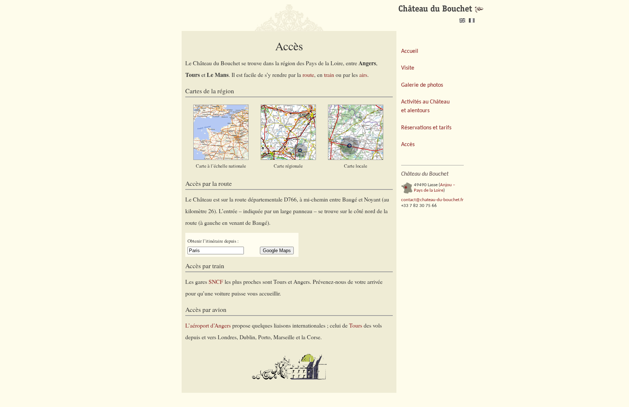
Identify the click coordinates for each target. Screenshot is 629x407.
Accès (408, 145)
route (308, 74)
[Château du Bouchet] (441, 9)
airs (363, 74)
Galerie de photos (422, 85)
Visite (407, 68)
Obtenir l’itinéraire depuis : (213, 241)
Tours (355, 325)
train (329, 74)
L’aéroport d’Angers (208, 325)
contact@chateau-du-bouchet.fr (432, 199)
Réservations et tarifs (426, 128)
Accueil (409, 51)
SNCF (216, 281)
